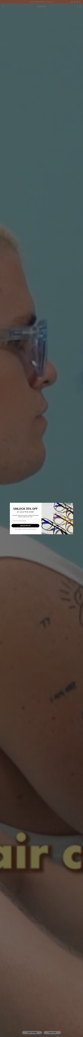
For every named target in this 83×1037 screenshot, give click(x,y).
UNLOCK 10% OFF (25, 526)
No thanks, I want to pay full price (25, 529)
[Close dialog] (71, 504)
